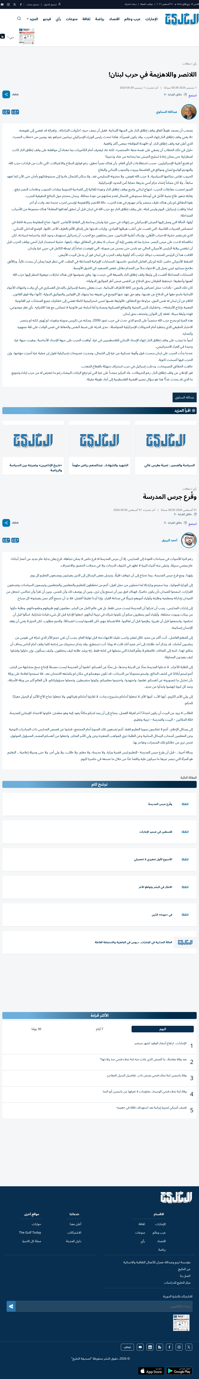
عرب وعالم (132, 19)
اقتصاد (114, 19)
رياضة (99, 19)
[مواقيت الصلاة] (2, 37)
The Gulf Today (30, 1232)
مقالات (186, 63)
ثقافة (86, 19)
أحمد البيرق (169, 540)
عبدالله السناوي (166, 112)
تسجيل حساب (33, 4)
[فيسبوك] (20, 4)
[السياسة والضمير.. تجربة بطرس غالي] (166, 441)
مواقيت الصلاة (147, 4)
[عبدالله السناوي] (189, 112)
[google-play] (179, 1372)
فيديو (47, 19)
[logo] (182, 19)
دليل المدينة (73, 1241)
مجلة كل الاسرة (31, 1241)
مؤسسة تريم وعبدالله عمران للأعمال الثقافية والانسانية (156, 1262)
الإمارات (151, 19)
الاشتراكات (74, 1232)
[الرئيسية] (176, 1202)
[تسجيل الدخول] (59, 4)
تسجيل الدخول (50, 4)
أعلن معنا (75, 1224)
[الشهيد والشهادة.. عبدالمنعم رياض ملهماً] (99, 441)
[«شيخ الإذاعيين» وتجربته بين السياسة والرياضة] (33, 441)
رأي (58, 19)
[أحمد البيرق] (189, 540)
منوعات (72, 19)
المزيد (34, 19)
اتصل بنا (185, 1276)
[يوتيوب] (2, 4)
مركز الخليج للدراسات (177, 1282)
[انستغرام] (8, 4)
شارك (15, 94)
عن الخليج (184, 1269)
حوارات (36, 1224)
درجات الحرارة (131, 4)
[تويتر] (14, 4)
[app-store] (151, 1372)
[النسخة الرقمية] (27, 37)
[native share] (6, 94)
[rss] (159, 1347)
